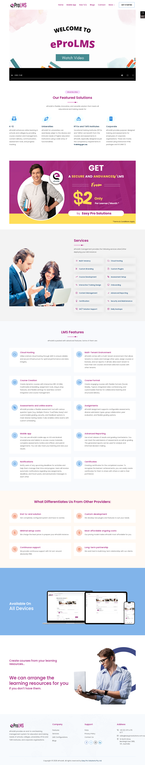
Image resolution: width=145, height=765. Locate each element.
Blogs (92, 5)
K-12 (11, 126)
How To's (83, 5)
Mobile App (71, 5)
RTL (142, 16)
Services (55, 734)
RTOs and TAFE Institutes (86, 126)
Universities (47, 126)
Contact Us (89, 737)
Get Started (126, 5)
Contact (101, 5)
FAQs (87, 730)
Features (55, 730)
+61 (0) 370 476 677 (126, 731)
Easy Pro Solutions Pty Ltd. (92, 761)
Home (60, 5)
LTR (142, 13)
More (111, 5)
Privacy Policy (90, 734)
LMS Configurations (60, 737)
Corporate (111, 126)
